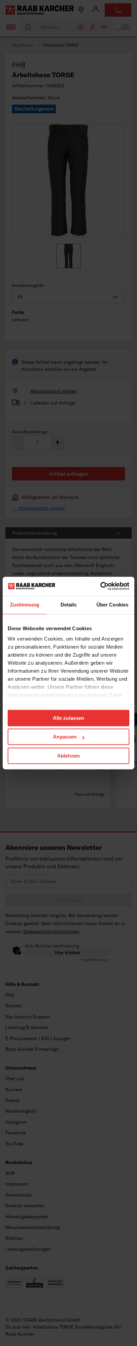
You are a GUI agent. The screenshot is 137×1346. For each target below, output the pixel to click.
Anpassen (64, 737)
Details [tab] (69, 604)
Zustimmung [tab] (25, 604)
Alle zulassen (68, 718)
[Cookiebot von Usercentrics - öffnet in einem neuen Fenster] (100, 586)
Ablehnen (68, 756)
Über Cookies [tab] (112, 604)
